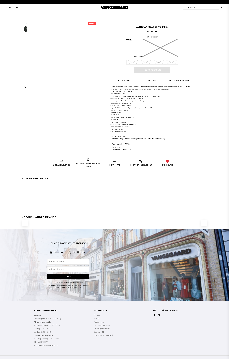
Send (68, 276)
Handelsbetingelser (102, 325)
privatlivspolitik (68, 285)
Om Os (97, 315)
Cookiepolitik (99, 332)
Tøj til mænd (59, 252)
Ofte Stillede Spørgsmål (103, 335)
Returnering (99, 322)
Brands (96, 319)
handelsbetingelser (54, 285)
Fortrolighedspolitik (102, 329)
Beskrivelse (124, 81)
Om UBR (152, 81)
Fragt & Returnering (180, 81)
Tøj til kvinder (79, 252)
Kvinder (8, 7)
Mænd (17, 7)
